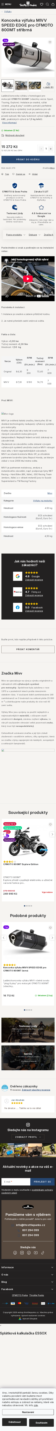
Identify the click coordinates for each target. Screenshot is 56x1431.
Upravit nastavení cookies (33, 1315)
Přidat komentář (28, 649)
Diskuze (33, 235)
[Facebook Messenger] (29, 1252)
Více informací (9, 122)
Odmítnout (14, 1422)
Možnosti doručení (14, 135)
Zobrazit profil (26, 1137)
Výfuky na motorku (42, 500)
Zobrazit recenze (34, 580)
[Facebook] (15, 1252)
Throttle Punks (36, 1295)
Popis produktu (14, 235)
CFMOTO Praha (20, 1295)
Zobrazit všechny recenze (36, 1090)
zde (36, 1405)
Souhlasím (41, 1422)
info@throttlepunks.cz (30, 1224)
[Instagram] (22, 1252)
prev (3, 834)
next (52, 834)
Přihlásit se (42, 1182)
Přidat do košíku (28, 159)
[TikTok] (42, 1252)
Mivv (52, 168)
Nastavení (28, 1412)
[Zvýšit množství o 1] (50, 148)
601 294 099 (30, 1230)
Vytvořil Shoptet (30, 1319)
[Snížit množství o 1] (41, 148)
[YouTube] (35, 1252)
